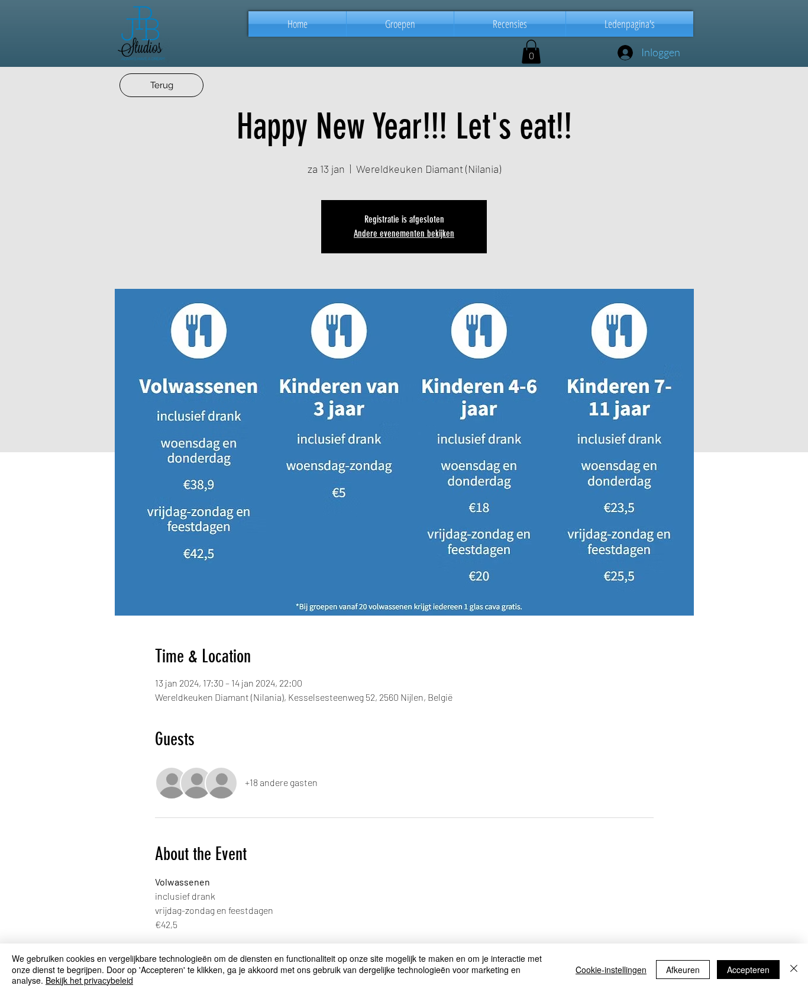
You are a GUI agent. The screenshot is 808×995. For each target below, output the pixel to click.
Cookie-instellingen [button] (611, 969)
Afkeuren (683, 969)
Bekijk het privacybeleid (89, 980)
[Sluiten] (794, 969)
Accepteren (748, 969)
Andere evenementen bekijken (404, 233)
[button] (400, 24)
